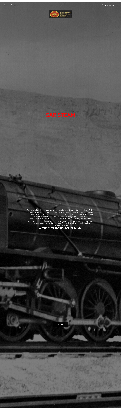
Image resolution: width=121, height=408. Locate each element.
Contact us (14, 5)
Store (6, 5)
